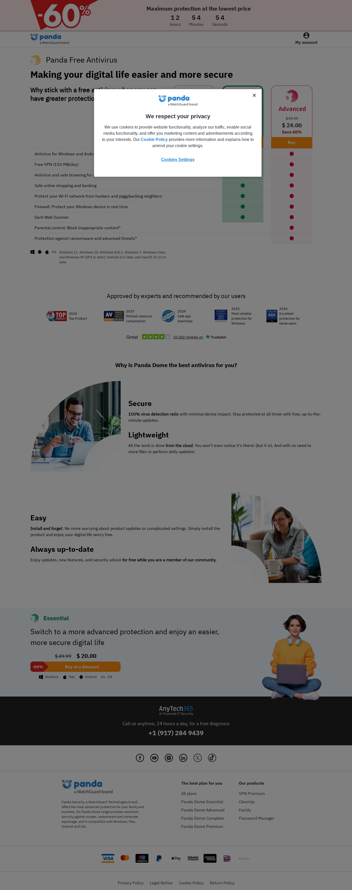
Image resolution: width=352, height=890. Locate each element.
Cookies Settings (178, 159)
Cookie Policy (154, 139)
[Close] (254, 95)
